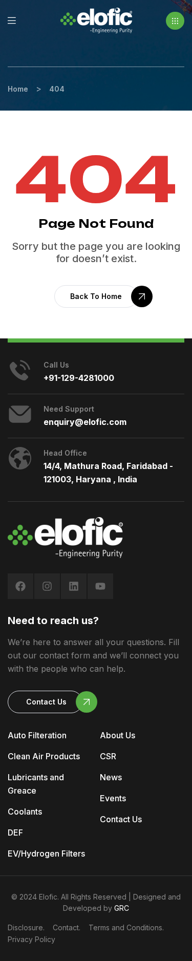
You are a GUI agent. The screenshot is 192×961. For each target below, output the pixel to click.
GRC (121, 908)
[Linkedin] (74, 586)
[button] (175, 21)
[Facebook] (20, 586)
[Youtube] (100, 586)
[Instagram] (47, 586)
